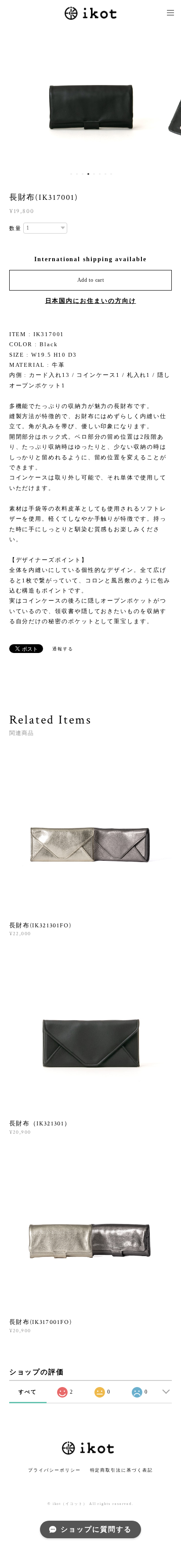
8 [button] (111, 174)
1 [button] (71, 174)
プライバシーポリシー (54, 1470)
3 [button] (82, 174)
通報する (62, 648)
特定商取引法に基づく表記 (121, 1470)
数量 (15, 228)
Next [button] (167, 96)
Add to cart (90, 280)
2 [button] (77, 174)
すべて (27, 1392)
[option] (96, 96)
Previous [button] (13, 96)
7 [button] (105, 174)
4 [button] (88, 174)
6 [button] (100, 174)
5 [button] (94, 174)
